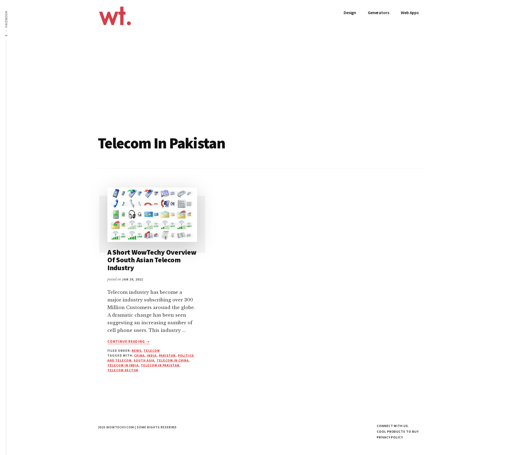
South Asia (143, 360)
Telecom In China (173, 360)
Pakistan (167, 355)
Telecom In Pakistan (160, 365)
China (139, 355)
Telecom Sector (122, 370)
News (136, 350)
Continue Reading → (128, 341)
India (152, 355)
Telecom (152, 350)
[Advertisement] (261, 95)
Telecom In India (123, 365)
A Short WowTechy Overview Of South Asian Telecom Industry (152, 260)
